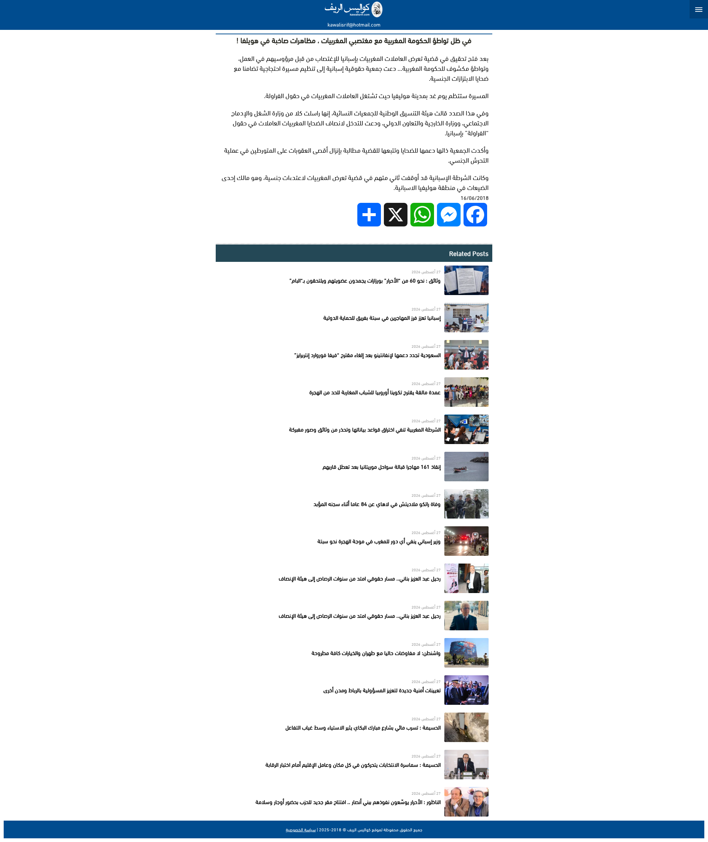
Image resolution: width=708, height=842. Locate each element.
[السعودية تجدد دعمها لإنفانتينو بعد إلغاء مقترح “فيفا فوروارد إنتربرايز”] (354, 354)
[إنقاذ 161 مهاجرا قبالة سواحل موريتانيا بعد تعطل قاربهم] (354, 466)
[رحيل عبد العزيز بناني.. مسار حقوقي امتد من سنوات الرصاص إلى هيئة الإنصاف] (354, 578)
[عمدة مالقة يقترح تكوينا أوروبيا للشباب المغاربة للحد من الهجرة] (354, 392)
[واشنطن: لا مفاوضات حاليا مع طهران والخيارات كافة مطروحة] (354, 652)
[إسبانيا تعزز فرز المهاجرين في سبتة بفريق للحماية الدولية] (354, 317)
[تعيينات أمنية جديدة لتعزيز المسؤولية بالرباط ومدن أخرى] (354, 690)
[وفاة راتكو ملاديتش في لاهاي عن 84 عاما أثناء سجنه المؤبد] (354, 503)
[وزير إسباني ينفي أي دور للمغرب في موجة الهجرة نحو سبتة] (354, 541)
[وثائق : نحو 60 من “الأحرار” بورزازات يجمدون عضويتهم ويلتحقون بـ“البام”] (354, 280)
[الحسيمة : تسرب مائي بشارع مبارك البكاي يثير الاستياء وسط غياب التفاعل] (354, 727)
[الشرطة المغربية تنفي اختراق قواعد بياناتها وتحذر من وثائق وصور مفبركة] (354, 429)
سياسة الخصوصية (301, 829)
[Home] (354, 9)
